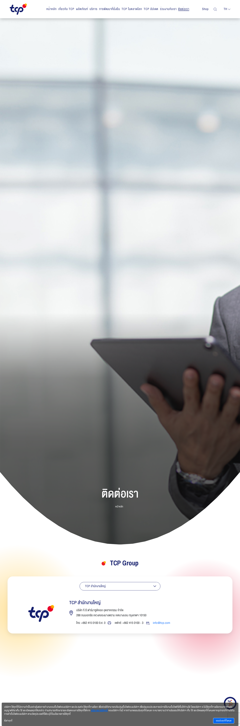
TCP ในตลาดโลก (132, 9)
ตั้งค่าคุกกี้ (8, 720)
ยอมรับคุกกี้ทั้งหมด (223, 721)
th (225, 9)
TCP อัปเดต (151, 9)
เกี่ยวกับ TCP (66, 9)
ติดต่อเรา (183, 9)
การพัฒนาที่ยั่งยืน (109, 9)
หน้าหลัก (51, 9)
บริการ (93, 9)
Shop (205, 9)
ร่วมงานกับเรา (168, 9)
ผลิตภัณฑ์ (82, 9)
